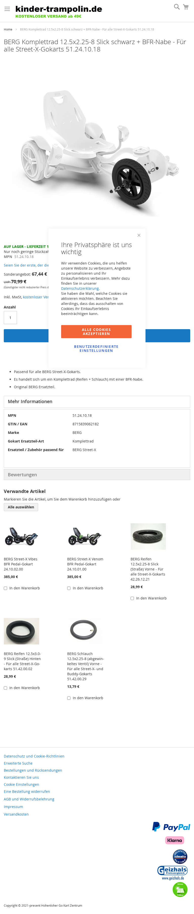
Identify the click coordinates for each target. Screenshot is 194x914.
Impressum (13, 806)
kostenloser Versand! (40, 297)
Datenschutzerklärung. (80, 288)
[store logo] (60, 11)
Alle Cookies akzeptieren (96, 331)
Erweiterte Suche (18, 763)
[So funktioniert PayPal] (171, 830)
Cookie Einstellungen (21, 784)
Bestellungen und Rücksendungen (33, 770)
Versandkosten (16, 814)
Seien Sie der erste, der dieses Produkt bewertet (44, 265)
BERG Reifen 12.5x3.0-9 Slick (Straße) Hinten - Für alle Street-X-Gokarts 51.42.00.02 (22, 661)
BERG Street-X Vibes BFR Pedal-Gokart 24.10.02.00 (20, 564)
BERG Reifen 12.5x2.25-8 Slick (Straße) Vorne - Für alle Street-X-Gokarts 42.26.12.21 (148, 569)
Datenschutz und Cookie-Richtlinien (34, 756)
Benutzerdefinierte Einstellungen (96, 348)
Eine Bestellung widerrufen (27, 791)
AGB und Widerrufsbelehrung (29, 799)
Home (8, 29)
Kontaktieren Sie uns (21, 777)
